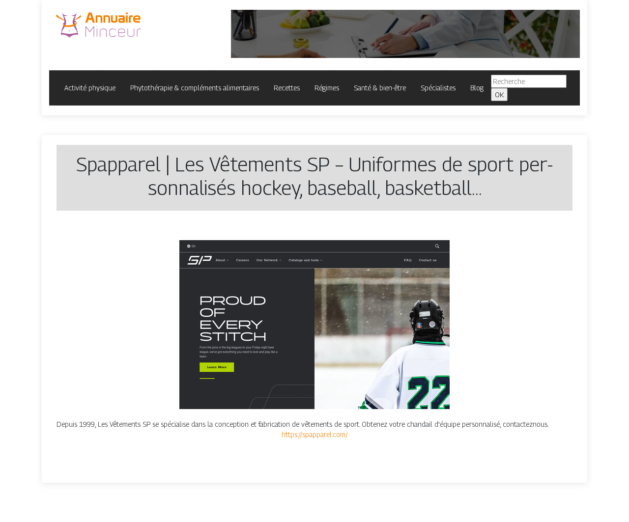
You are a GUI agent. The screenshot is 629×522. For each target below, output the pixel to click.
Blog (477, 87)
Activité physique (89, 87)
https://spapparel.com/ (315, 434)
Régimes (326, 87)
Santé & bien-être (380, 87)
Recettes (287, 87)
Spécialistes (438, 87)
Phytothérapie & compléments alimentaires (194, 87)
